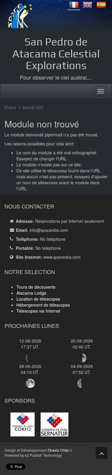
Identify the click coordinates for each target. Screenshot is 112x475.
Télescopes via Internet (38, 311)
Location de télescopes (38, 299)
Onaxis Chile (58, 450)
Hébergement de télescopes (43, 305)
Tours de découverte (36, 287)
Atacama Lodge (31, 293)
